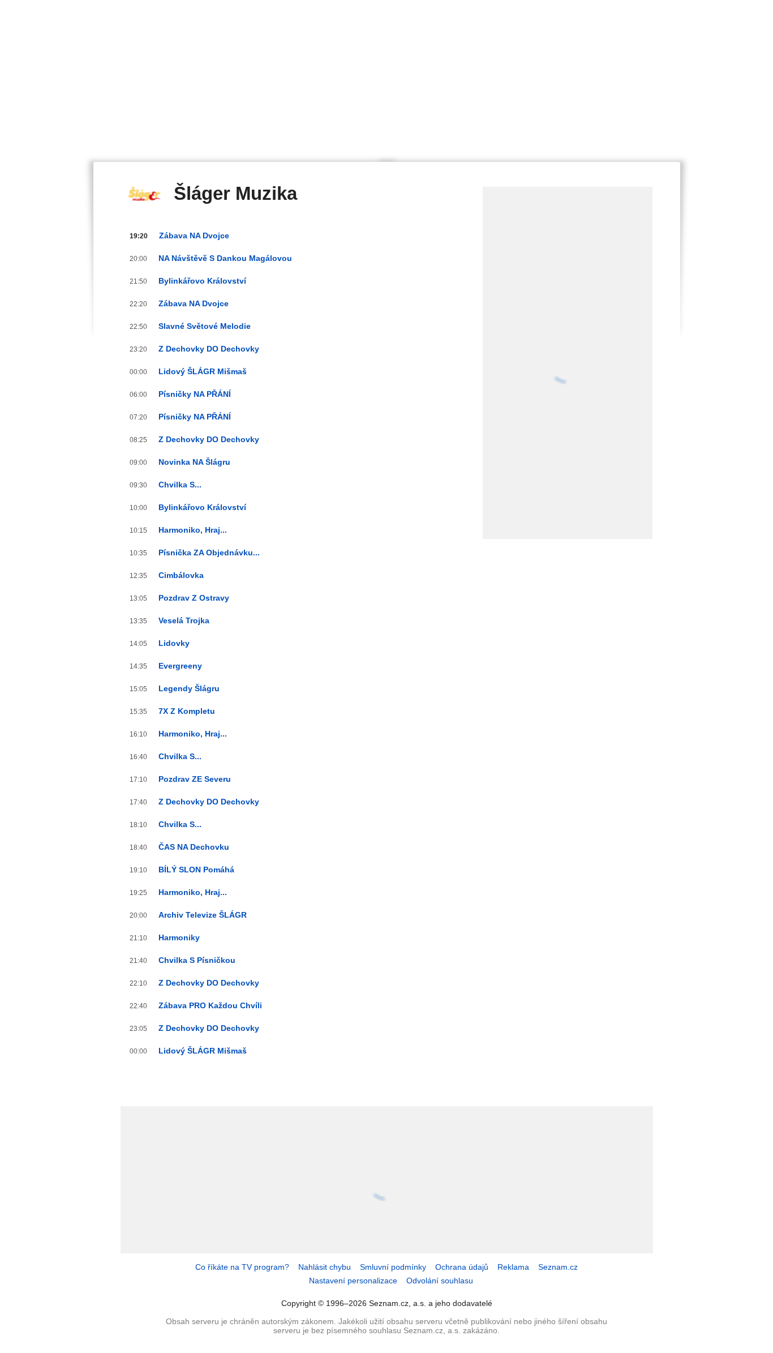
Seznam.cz (558, 1266)
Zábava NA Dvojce (194, 235)
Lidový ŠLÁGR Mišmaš (202, 371)
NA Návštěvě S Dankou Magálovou (225, 258)
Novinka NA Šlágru (194, 461)
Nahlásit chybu (324, 1266)
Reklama (513, 1266)
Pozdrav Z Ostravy (193, 597)
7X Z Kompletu (186, 711)
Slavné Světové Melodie (204, 326)
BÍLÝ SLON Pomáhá (196, 869)
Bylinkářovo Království (202, 280)
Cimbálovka (181, 575)
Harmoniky (179, 937)
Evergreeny (180, 665)
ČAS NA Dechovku (193, 846)
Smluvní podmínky (393, 1266)
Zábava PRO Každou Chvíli (210, 1005)
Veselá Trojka (183, 620)
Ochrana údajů (461, 1266)
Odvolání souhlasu (439, 1280)
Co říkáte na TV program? (242, 1266)
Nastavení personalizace (353, 1280)
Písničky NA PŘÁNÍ (194, 394)
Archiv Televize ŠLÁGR (202, 914)
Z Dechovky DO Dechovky (208, 348)
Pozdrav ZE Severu (194, 778)
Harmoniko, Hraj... (192, 529)
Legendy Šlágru (189, 688)
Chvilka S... (179, 484)
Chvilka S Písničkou (196, 960)
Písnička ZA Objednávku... (209, 552)
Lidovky (174, 643)
